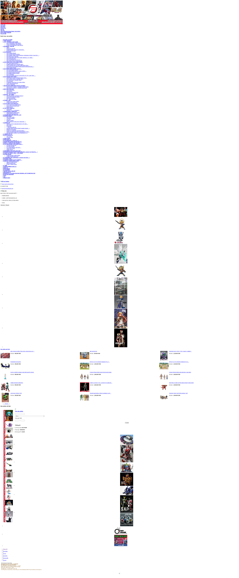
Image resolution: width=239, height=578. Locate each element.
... (4, 403)
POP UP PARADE (10, 84)
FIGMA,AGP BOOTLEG (11, 102)
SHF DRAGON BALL (11, 58)
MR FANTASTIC (93, 351)
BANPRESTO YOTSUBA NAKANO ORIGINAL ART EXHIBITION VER (19, 173)
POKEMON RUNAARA (15, 361)
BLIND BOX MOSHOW (8, 174)
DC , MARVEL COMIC (11, 99)
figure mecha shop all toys (7, 184)
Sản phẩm (5, 551)
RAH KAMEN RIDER (11, 67)
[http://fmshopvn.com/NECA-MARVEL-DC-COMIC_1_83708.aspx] (126, 472)
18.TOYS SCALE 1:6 (8, 135)
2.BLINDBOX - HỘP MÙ (8, 46)
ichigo (4, 175)
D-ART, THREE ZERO (11, 164)
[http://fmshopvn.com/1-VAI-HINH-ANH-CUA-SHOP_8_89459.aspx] (120, 294)
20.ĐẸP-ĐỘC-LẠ (7, 139)
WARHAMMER (6, 168)
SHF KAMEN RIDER (11, 53)
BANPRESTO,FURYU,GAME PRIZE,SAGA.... (16, 77)
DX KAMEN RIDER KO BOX (12, 73)
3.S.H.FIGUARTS (7, 52)
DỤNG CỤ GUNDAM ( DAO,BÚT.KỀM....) (15, 130)
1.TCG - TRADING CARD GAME (10, 41)
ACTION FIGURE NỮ (11, 145)
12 (7, 403)
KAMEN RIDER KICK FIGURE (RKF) (14, 64)
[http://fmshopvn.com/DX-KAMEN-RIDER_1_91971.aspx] (126, 444)
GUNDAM (8, 126)
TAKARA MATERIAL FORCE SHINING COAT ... (100, 393)
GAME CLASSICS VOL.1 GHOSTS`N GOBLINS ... (101, 382)
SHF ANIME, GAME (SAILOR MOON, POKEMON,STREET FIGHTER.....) (22, 55)
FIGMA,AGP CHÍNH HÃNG (12, 101)
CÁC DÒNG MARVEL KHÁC (13, 97)
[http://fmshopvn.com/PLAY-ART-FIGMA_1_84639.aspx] (120, 307)
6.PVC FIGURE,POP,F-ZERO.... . (10, 76)
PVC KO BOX (9, 81)
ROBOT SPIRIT (10, 120)
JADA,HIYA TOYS (10, 148)
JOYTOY (8, 119)
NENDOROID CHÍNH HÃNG (12, 112)
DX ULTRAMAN (10, 74)
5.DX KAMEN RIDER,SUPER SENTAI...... (12, 68)
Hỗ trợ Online (5, 181)
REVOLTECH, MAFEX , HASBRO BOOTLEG (16, 88)
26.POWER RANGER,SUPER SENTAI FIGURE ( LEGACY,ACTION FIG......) (20, 152)
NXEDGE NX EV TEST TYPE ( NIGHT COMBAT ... (180, 351)
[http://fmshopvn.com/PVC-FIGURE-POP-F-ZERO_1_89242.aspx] (120, 327)
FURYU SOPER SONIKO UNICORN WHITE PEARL (22, 372)
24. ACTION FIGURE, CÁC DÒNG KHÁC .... (13, 144)
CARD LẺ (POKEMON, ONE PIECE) (14, 45)
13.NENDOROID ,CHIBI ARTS (10, 111)
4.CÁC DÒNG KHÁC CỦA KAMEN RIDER (13, 62)
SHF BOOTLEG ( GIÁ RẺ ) (12, 56)
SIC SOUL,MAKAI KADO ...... (13, 63)
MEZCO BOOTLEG (10, 163)
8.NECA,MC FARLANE (8, 89)
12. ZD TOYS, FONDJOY (9, 108)
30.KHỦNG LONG (7, 158)
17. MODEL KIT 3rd (7, 134)
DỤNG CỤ (5, 167)
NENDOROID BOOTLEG (12, 113)
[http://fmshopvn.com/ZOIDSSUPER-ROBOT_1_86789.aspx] (126, 494)
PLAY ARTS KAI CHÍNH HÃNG (13, 104)
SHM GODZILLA (7, 172)
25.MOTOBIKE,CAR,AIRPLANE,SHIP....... (12, 150)
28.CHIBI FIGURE (7, 154)
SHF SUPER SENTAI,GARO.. (13, 54)
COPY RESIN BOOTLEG (12, 83)
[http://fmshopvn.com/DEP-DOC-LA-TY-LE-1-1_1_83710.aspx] (126, 525)
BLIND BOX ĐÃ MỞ (11, 50)
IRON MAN (9, 109)
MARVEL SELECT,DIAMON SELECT (14, 95)
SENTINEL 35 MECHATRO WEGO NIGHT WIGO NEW (181, 382)
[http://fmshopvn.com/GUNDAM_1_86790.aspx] (126, 461)
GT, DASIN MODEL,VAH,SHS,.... (13, 147)
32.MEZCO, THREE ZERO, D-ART (11, 161)
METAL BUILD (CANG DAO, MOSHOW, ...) (16, 121)
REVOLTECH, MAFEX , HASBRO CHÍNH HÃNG (17, 86)
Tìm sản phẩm (19, 411)
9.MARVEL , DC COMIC (8, 94)
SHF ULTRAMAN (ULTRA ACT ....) (14, 59)
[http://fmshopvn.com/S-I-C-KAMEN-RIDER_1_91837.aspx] (126, 485)
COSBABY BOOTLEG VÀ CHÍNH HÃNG (15, 82)
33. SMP (5, 165)
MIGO (7, 47)
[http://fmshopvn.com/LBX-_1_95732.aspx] (120, 263)
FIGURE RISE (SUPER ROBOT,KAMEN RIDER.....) (18, 128)
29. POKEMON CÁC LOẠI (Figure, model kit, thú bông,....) (16, 157)
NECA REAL (9, 91)
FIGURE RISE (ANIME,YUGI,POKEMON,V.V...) (17, 132)
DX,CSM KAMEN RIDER (12, 70)
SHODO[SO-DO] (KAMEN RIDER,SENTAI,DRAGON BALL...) (20, 66)
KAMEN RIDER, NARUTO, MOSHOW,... (15, 49)
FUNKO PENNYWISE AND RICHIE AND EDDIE (100, 372)
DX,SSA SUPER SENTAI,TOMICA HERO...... (16, 71)
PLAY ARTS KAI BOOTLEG (12, 106)
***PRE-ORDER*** (7, 40)
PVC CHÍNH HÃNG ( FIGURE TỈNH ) (14, 79)
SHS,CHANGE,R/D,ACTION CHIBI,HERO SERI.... (17, 65)
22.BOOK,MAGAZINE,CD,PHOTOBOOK (12, 141)
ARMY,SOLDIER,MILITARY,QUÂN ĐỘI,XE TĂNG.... (18, 131)
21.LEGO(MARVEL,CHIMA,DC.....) (11, 140)
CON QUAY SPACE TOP (16, 393)
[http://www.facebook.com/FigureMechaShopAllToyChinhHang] (120, 545)
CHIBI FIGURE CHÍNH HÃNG (13, 155)
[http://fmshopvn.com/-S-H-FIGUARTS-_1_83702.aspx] (126, 512)
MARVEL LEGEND (10, 98)
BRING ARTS (9, 107)
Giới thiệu (5, 555)
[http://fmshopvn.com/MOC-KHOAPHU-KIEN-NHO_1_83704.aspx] (120, 243)
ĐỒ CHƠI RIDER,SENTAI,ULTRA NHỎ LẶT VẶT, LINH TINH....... (21, 75)
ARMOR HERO (6, 177)
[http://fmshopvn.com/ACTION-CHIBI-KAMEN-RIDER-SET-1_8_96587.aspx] (120, 276)
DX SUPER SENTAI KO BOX (13, 72)
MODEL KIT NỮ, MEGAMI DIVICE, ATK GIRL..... (17, 123)
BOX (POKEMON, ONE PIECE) (13, 43)
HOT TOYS (9, 136)
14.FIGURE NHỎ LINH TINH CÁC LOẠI (12, 115)
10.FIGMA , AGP (7, 100)
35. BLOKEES (6, 170)
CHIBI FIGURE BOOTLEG (12, 156)
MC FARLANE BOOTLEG (12, 92)
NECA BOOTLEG (10, 90)
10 (5, 403)
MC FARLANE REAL (11, 93)
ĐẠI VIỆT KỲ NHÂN (7, 39)
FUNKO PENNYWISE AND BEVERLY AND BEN (180, 372)
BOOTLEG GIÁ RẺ (10, 48)
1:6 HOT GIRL (9, 137)
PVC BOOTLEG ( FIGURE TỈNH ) (14, 80)
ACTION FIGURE (10, 146)
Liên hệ (4, 560)
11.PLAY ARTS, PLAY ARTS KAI (10, 103)
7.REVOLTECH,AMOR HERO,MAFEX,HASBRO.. (14, 85)
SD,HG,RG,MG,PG (11, 127)
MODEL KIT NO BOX (11, 129)
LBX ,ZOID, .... (9, 125)
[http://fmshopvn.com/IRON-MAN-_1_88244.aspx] (120, 346)
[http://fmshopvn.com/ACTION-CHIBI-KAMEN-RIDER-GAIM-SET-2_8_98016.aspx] (120, 230)
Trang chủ (5, 549)
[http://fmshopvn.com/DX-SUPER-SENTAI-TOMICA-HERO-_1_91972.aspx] (120, 216)
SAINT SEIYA (9, 149)
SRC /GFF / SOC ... (10, 117)
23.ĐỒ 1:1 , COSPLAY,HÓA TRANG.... (11, 143)
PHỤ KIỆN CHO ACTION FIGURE (14, 61)
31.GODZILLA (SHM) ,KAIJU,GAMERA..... (12, 159)
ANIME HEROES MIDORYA (16, 382)
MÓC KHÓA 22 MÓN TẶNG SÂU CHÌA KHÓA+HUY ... (22, 351)
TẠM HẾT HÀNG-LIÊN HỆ (9, 171)
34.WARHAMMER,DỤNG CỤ (9, 166)
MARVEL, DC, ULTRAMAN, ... (13, 110)
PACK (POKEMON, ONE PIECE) (13, 44)
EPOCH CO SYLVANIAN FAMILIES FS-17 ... (100, 361)
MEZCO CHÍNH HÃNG (11, 162)
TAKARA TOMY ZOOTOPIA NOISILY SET (178, 393)
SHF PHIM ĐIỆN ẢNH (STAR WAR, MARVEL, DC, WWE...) (19, 57)
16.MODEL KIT (6, 122)
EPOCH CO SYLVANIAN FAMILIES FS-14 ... (179, 361)
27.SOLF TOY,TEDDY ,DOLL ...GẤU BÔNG (13, 153)
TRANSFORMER (10, 118)
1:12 (4, 176)
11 (6, 403)
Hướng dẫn (5, 558)
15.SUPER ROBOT (7, 116)
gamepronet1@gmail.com (7, 188)
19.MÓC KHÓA (6, 138)
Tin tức (4, 553)
